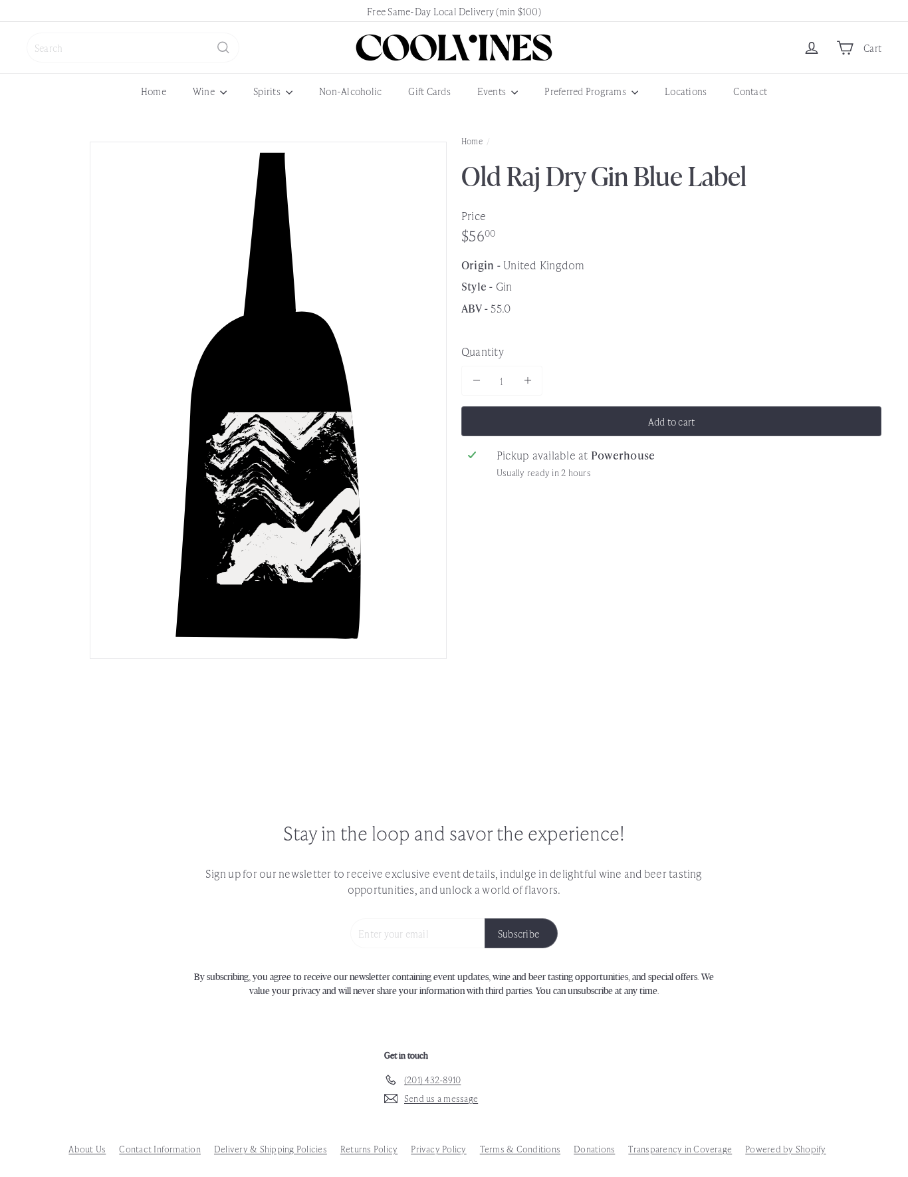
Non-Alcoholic (350, 91)
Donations (594, 1148)
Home (153, 91)
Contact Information (160, 1148)
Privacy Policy (438, 1148)
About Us (87, 1148)
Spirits (268, 91)
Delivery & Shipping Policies (270, 1148)
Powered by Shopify (785, 1148)
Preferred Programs (586, 91)
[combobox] (133, 48)
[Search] (223, 48)
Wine (205, 91)
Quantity (482, 350)
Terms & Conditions (520, 1148)
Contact (750, 91)
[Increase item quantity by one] (527, 381)
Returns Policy (368, 1148)
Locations (686, 91)
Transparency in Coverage (680, 1148)
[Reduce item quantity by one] (476, 381)
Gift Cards (429, 91)
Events (493, 91)
